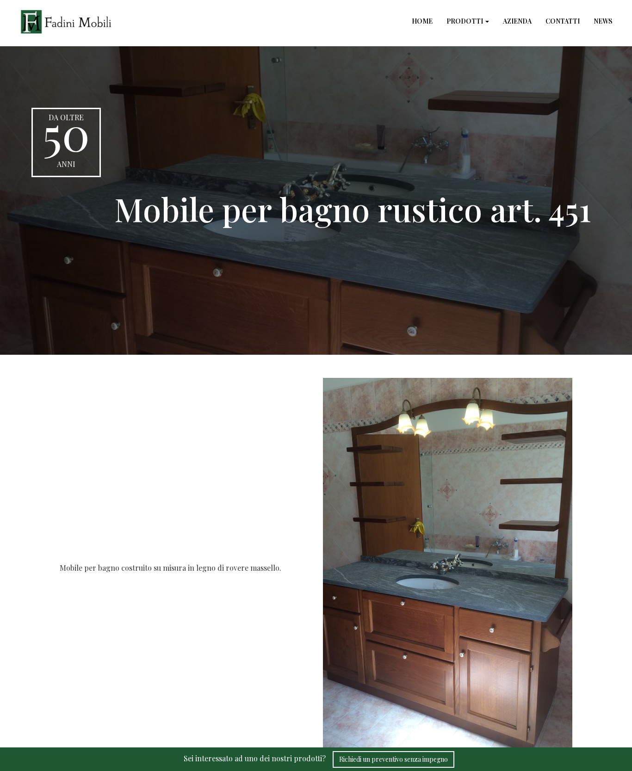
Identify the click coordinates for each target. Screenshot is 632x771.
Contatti (562, 21)
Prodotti (465, 21)
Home (422, 21)
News (603, 21)
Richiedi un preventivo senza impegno (393, 759)
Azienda (517, 21)
